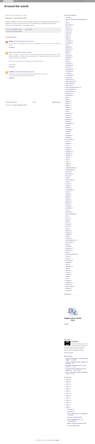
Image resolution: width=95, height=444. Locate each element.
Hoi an (67, 141)
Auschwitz (68, 41)
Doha (67, 97)
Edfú (67, 99)
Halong (68, 131)
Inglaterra (68, 153)
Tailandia (68, 266)
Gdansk (68, 121)
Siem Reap (69, 260)
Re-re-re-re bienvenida (73, 425)
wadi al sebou (69, 286)
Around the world (16, 6)
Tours (67, 268)
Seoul (67, 258)
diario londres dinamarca (72, 87)
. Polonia (68, 17)
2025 (67, 382)
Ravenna (20, 31)
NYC (67, 218)
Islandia (68, 155)
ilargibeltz (75, 341)
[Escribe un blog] (27, 29)
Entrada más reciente (11, 102)
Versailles (68, 282)
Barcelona (68, 49)
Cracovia (68, 77)
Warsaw (68, 288)
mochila (68, 200)
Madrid (67, 194)
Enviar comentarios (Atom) (20, 105)
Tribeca (68, 270)
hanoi (67, 133)
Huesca (68, 147)
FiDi (67, 111)
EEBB (67, 101)
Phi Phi (68, 226)
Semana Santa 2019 (71, 254)
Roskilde (68, 246)
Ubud (67, 276)
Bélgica (68, 51)
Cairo (67, 61)
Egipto (67, 105)
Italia (16, 31)
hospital (68, 143)
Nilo (67, 210)
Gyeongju (68, 129)
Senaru (68, 256)
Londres (68, 187)
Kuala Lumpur (69, 179)
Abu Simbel (69, 25)
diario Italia (68, 85)
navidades (68, 208)
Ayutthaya (68, 43)
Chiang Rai (69, 71)
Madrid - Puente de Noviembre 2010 (76, 423)
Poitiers (68, 230)
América (68, 33)
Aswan (67, 37)
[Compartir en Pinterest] (31, 29)
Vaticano (68, 280)
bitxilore (11, 41)
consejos (68, 73)
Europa (12, 31)
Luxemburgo (69, 189)
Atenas (67, 39)
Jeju (67, 161)
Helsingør (68, 135)
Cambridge (69, 65)
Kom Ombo (69, 173)
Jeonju (67, 163)
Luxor (67, 191)
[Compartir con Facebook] (30, 29)
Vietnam (68, 284)
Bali (67, 45)
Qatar (67, 236)
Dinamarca (68, 93)
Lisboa (67, 183)
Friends (68, 117)
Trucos (67, 272)
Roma (67, 244)
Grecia (67, 127)
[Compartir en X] (28, 29)
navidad (68, 206)
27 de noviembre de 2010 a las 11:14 (24, 71)
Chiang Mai (69, 69)
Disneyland (69, 95)
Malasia (68, 196)
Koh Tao (68, 171)
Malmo (67, 198)
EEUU (67, 103)
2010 (67, 407)
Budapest (68, 57)
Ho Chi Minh (69, 139)
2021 (67, 391)
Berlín (67, 53)
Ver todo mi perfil (68, 352)
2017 (67, 398)
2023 (67, 386)
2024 (67, 23)
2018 (67, 395)
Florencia (68, 113)
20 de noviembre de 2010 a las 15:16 (23, 41)
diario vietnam (69, 91)
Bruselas (68, 55)
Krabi (67, 177)
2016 (67, 400)
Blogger (57, 440)
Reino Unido (69, 242)
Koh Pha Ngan (69, 169)
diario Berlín (69, 79)
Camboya (68, 63)
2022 (67, 388)
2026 (67, 379)
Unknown (11, 71)
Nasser (67, 204)
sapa (67, 252)
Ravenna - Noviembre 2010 (74, 417)
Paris (67, 222)
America (68, 31)
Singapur (68, 262)
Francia (68, 115)
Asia (67, 35)
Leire (10, 52)
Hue (67, 145)
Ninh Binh (68, 212)
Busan (67, 59)
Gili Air (67, 125)
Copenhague (69, 75)
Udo (67, 278)
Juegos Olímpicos (70, 167)
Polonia (68, 232)
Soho (67, 264)
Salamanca (69, 248)
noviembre (70, 411)
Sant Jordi (68, 250)
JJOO (67, 165)
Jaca (67, 159)
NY (66, 216)
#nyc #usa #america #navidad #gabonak (76, 19)
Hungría (68, 149)
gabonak (68, 119)
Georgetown (69, 123)
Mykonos (68, 202)
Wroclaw (68, 290)
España (68, 107)
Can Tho (68, 67)
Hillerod (68, 137)
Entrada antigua (56, 102)
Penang (68, 224)
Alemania (68, 29)
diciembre (70, 409)
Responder (12, 47)
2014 (67, 405)
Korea (67, 175)
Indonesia (68, 151)
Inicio (34, 102)
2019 (67, 393)
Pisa (67, 228)
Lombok (68, 185)
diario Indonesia (70, 81)
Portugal (68, 234)
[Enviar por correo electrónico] (25, 29)
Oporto (67, 220)
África (67, 27)
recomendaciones (70, 240)
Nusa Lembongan (70, 214)
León (67, 181)
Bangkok (68, 47)
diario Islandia (69, 83)
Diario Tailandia (70, 89)
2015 (67, 402)
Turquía (68, 274)
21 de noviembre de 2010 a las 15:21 (22, 52)
